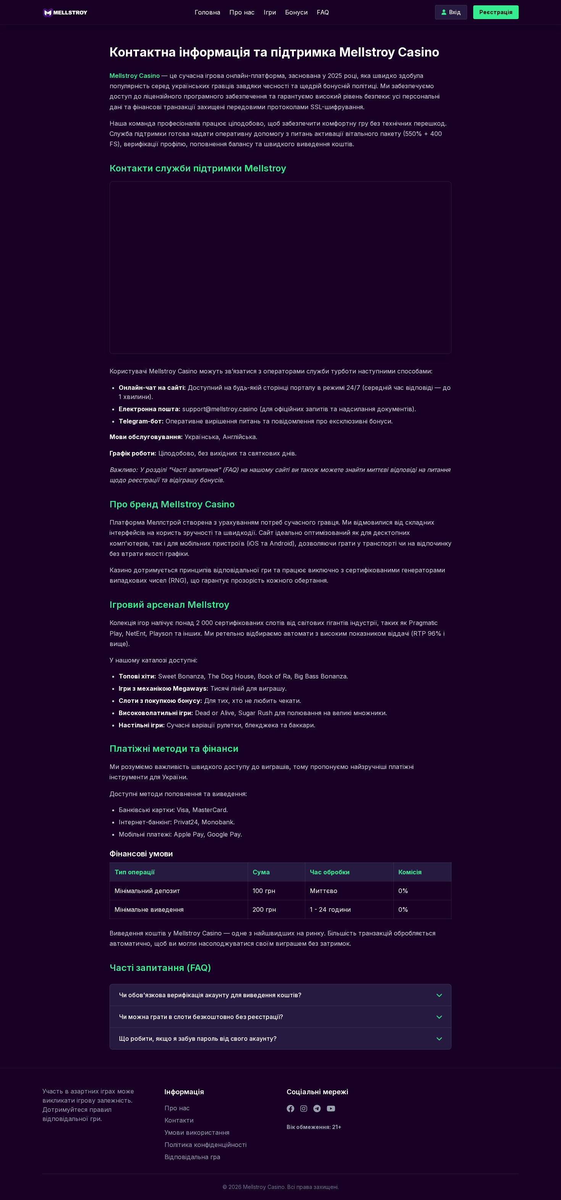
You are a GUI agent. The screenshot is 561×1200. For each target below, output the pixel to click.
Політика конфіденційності (205, 1144)
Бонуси (296, 12)
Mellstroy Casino (135, 75)
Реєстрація (496, 12)
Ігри (270, 12)
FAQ (323, 12)
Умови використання (196, 1132)
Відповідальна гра (192, 1157)
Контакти (178, 1120)
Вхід (455, 12)
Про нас (242, 12)
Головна (207, 12)
